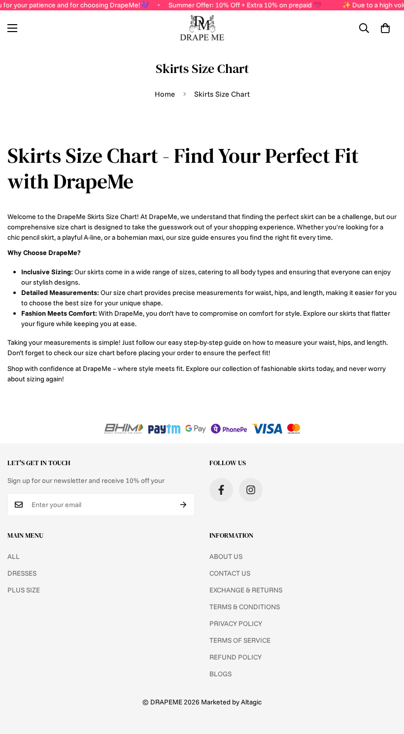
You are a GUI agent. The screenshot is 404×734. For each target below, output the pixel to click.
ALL (13, 556)
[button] (385, 28)
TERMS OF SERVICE (239, 640)
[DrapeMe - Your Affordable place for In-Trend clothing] (202, 27)
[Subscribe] (183, 504)
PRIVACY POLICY (235, 623)
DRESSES (21, 573)
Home (165, 94)
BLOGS (220, 673)
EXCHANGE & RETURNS (245, 590)
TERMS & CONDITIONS (244, 606)
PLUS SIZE (23, 590)
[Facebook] (221, 490)
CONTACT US (229, 573)
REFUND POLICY (235, 657)
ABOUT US (225, 556)
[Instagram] (251, 490)
